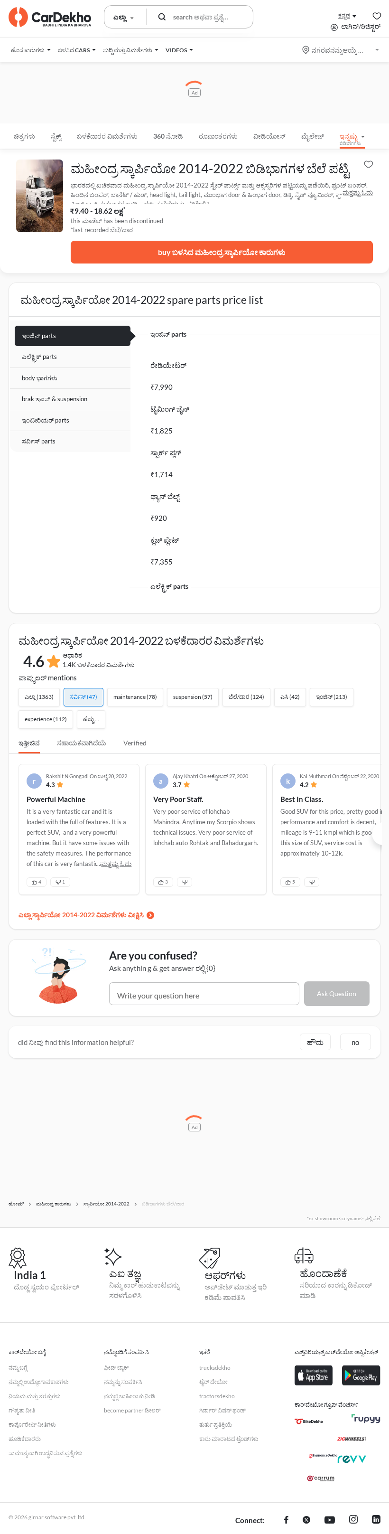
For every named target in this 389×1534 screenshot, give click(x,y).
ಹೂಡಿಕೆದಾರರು (25, 1438)
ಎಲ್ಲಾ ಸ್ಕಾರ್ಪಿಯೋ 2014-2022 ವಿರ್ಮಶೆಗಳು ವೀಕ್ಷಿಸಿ (81, 915)
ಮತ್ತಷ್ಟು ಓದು (358, 192)
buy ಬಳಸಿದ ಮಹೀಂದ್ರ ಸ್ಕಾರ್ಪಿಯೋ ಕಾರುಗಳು (222, 251)
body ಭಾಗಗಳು (39, 378)
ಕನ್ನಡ (344, 15)
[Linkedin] (376, 1521)
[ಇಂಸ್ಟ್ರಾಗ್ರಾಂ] (353, 1521)
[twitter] (306, 1521)
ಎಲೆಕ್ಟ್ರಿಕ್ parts (39, 356)
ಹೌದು (315, 1042)
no (355, 1042)
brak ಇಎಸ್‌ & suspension (54, 399)
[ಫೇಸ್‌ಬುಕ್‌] (286, 1521)
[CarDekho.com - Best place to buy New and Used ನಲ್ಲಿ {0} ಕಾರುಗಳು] (50, 17)
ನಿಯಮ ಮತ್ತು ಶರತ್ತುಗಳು (35, 1396)
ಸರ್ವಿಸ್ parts (39, 441)
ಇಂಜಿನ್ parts (39, 335)
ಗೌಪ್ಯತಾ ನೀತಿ (22, 1410)
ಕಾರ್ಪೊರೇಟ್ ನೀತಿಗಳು (32, 1424)
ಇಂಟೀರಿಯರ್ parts (45, 420)
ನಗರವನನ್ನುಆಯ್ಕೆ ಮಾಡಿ (341, 50)
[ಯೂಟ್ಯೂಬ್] (329, 1521)
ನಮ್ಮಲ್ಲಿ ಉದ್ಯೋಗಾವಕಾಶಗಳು (39, 1381)
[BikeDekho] (309, 1421)
